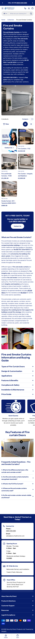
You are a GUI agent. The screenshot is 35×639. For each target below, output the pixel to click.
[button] (2, 3)
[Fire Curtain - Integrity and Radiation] (26, 161)
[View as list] (31, 124)
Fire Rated (21, 146)
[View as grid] (25, 124)
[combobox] (17, 13)
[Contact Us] (25, 8)
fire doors (29, 247)
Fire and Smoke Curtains (11, 32)
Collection (10, 20)
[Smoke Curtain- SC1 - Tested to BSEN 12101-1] (9, 189)
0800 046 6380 (11, 531)
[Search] (31, 13)
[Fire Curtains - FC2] (26, 136)
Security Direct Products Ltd (16, 629)
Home (3, 20)
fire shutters (20, 247)
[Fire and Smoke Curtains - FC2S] (9, 161)
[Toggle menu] (2, 8)
